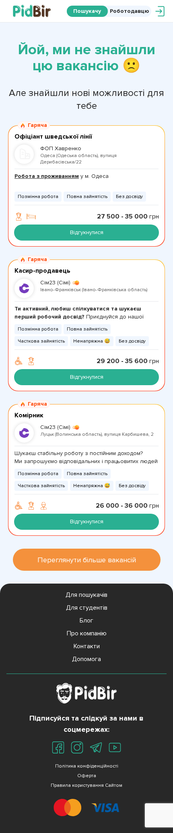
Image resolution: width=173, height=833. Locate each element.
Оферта (86, 776)
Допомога (86, 659)
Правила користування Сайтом (86, 785)
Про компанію (87, 633)
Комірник (28, 415)
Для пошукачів (86, 595)
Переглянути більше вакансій (86, 559)
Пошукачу (87, 11)
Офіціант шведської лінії (53, 137)
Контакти (87, 646)
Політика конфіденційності (86, 766)
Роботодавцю (129, 11)
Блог (86, 621)
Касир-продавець (42, 271)
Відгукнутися (86, 232)
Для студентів (86, 608)
